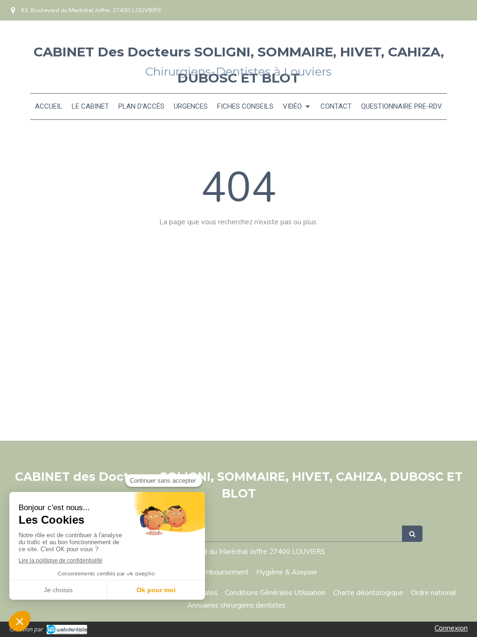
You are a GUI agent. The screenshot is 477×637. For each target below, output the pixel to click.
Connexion (451, 628)
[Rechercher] (412, 534)
